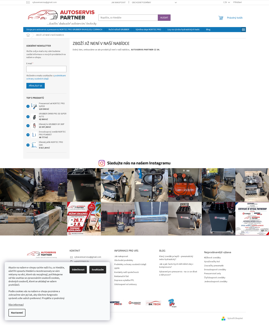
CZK (225, 2)
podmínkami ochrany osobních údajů (46, 77)
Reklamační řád (121, 276)
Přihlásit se (35, 85)
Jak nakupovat (118, 2)
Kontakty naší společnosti (126, 272)
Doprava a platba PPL (124, 280)
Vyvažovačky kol (212, 262)
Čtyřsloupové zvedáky (214, 278)
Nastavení (17, 312)
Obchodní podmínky (141, 2)
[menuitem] (64, 29)
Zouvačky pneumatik (214, 266)
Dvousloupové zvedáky (215, 270)
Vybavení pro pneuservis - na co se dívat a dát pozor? (178, 273)
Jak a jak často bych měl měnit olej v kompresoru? (176, 266)
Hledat (164, 17)
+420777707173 (81, 261)
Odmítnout (78, 269)
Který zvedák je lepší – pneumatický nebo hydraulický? (176, 258)
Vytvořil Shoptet (235, 318)
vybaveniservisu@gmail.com (87, 257)
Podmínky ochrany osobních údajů (130, 264)
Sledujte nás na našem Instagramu (139, 162)
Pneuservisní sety (212, 273)
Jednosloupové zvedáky (215, 281)
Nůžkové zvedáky (212, 258)
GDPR (117, 268)
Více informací (16, 304)
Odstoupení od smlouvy (125, 284)
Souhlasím (98, 269)
